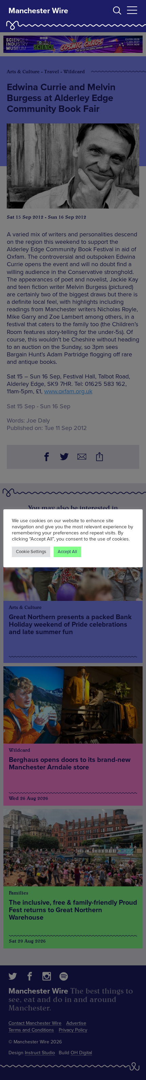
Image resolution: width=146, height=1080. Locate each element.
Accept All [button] (67, 551)
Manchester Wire (38, 11)
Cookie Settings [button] (31, 551)
